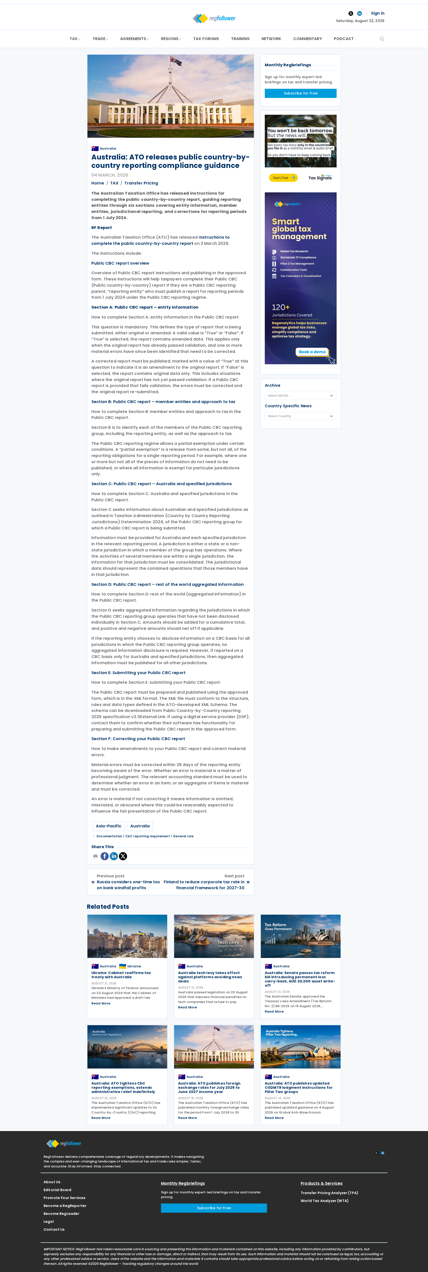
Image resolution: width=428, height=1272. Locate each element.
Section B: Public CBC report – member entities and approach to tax (163, 402)
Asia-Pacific (108, 826)
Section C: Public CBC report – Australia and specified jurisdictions (161, 484)
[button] (382, 39)
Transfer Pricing (141, 183)
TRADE (99, 39)
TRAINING (240, 39)
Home (97, 183)
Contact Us (54, 1229)
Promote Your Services (64, 1197)
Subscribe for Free (301, 93)
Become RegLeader (62, 1213)
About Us (52, 1182)
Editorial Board (57, 1189)
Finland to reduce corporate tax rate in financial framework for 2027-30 (204, 885)
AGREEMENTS (133, 39)
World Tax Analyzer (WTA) (325, 1200)
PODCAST (344, 39)
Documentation (109, 836)
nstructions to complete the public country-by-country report (160, 240)
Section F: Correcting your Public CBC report (138, 739)
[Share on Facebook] (105, 856)
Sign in (377, 13)
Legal (49, 1221)
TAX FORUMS (206, 39)
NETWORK (271, 39)
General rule (183, 836)
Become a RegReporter (65, 1205)
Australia (140, 826)
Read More (100, 1003)
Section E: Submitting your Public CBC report (138, 673)
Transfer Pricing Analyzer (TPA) (329, 1192)
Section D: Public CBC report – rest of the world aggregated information (167, 584)
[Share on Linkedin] (114, 856)
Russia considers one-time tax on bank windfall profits (128, 885)
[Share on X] (123, 856)
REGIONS (169, 39)
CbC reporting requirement (147, 836)
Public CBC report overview (120, 263)
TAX (74, 39)
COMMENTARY (307, 39)
